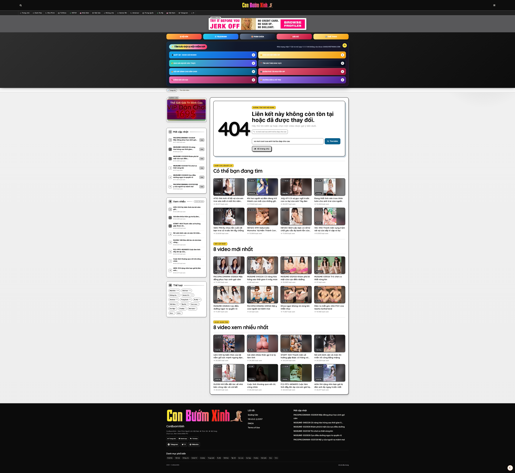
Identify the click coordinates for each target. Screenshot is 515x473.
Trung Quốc (149, 13)
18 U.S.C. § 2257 (255, 419)
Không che (110, 13)
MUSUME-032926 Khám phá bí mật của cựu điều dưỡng (319, 427)
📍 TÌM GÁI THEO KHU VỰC (271, 63)
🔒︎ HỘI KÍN (184, 37)
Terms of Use (254, 427)
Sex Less (194, 304)
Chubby (182, 308)
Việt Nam (172, 13)
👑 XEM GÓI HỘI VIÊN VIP (270, 55)
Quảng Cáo (253, 415)
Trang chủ (25, 13)
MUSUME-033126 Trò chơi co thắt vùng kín (313, 431)
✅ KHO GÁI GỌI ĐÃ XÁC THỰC (183, 63)
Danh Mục (38, 13)
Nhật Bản (85, 13)
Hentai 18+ (123, 13)
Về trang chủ (263, 149)
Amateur (136, 13)
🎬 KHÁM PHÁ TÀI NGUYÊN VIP (272, 72)
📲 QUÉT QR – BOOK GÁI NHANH (183, 55)
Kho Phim (51, 13)
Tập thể (184, 304)
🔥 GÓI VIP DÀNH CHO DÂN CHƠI (184, 72)
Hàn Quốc (192, 308)
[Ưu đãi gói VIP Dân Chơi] (186, 109)
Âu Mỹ (161, 13)
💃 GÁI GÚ (294, 37)
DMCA (251, 423)
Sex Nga (173, 308)
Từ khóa (195, 438)
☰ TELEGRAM (221, 37)
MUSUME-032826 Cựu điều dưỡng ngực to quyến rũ (318, 435)
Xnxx (172, 313)
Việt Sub (97, 13)
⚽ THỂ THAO (331, 37)
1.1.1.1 (304, 47)
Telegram (184, 13)
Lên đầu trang (344, 465)
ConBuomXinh (175, 426)
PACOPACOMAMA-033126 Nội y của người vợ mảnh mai (319, 439)
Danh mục (184, 438)
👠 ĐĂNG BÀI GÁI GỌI (179, 80)
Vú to (179, 313)
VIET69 (74, 13)
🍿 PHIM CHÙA (257, 37)
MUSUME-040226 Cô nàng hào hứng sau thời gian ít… (318, 422)
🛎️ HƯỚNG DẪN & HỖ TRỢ (270, 80)
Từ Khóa (63, 13)
